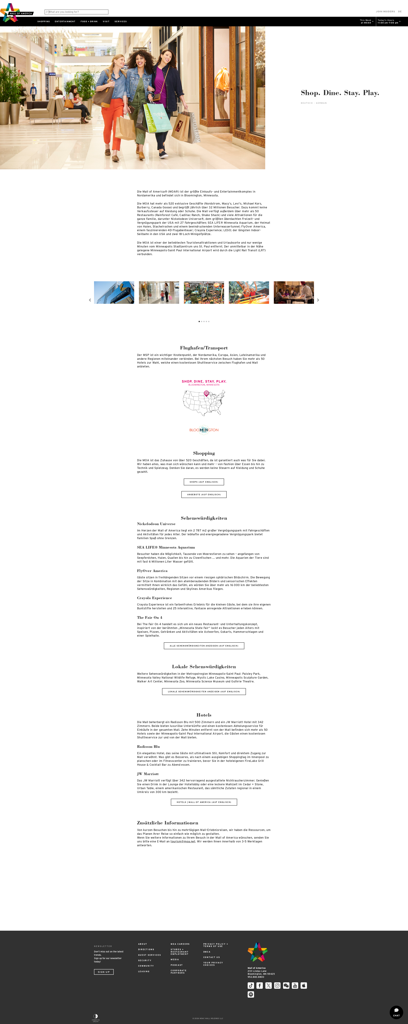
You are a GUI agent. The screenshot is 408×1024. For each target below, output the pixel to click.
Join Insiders (385, 11)
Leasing (144, 971)
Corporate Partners (179, 971)
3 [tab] (204, 321)
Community (146, 966)
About (142, 944)
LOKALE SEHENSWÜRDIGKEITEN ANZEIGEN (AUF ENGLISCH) (204, 691)
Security (145, 960)
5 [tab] (208, 321)
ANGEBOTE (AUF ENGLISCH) (204, 494)
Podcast (177, 965)
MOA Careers (180, 944)
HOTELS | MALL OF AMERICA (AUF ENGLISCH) (204, 802)
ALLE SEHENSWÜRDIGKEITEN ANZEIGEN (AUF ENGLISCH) (204, 646)
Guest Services (149, 955)
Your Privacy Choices (213, 963)
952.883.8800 (256, 977)
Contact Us (211, 957)
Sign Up (104, 972)
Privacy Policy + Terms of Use (215, 945)
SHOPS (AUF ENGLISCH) (204, 482)
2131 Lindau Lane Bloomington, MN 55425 (261, 971)
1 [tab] (199, 321)
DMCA (207, 952)
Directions (146, 949)
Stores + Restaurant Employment (180, 951)
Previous (90, 300)
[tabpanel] (114, 298)
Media (175, 959)
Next (318, 300)
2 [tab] (201, 321)
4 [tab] (206, 321)
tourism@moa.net (183, 841)
